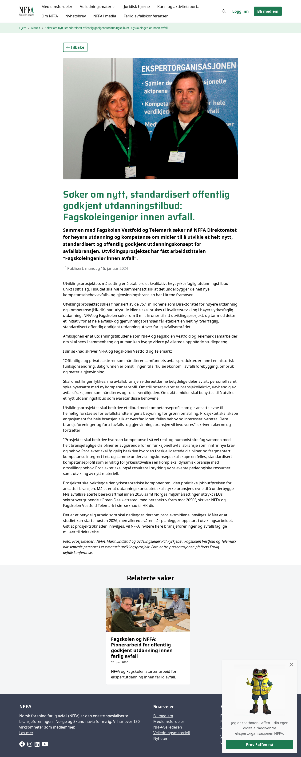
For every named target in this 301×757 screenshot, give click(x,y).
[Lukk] (291, 664)
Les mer (26, 732)
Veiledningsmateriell (98, 6)
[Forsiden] (26, 11)
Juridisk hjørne (137, 6)
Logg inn (240, 11)
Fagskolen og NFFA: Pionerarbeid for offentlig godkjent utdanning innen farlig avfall (142, 647)
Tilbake (77, 47)
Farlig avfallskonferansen (146, 16)
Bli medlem (267, 11)
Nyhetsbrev (75, 16)
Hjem (22, 28)
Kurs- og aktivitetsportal (178, 6)
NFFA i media (104, 16)
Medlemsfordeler (56, 6)
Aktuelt (35, 28)
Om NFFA (49, 16)
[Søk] (224, 11)
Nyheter (160, 738)
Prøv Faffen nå (259, 744)
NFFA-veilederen (167, 727)
